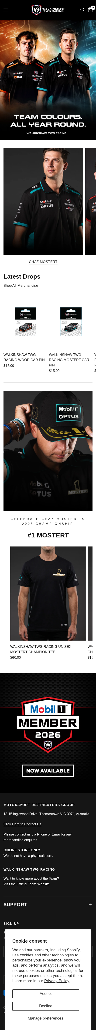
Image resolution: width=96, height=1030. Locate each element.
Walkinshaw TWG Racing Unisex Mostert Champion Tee (40, 649)
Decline (45, 1006)
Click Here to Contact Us (22, 824)
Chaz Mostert (43, 262)
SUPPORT (15, 904)
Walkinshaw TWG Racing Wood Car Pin (24, 357)
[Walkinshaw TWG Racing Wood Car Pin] (25, 321)
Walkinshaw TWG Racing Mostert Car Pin (69, 360)
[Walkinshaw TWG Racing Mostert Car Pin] (71, 321)
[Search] (82, 10)
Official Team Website (33, 884)
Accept (46, 993)
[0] (89, 10)
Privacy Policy (56, 981)
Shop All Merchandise (20, 285)
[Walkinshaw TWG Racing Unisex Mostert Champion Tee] (48, 593)
